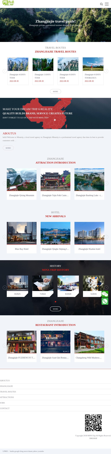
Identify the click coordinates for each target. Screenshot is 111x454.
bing (21, 451)
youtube (41, 451)
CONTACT (4, 408)
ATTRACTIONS (7, 397)
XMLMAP (93, 438)
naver (26, 451)
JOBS (2, 403)
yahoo (35, 451)
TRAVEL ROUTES (8, 391)
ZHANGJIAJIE (6, 386)
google (17, 451)
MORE (55, 92)
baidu (12, 451)
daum (30, 451)
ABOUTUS (5, 380)
